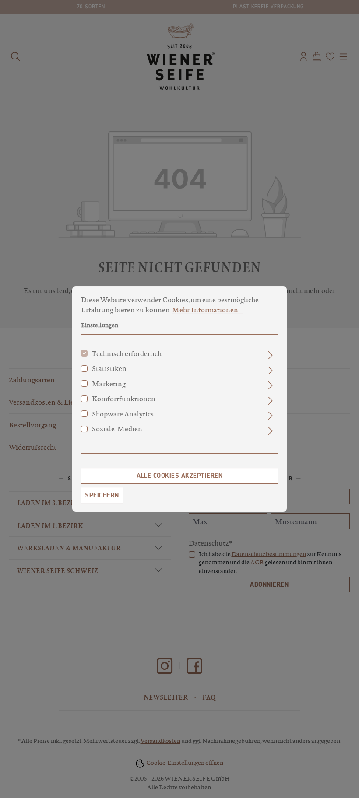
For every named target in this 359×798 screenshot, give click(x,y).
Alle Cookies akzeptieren (179, 476)
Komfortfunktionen (123, 398)
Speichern (102, 495)
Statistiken (109, 368)
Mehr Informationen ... (207, 310)
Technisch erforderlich (127, 353)
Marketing (109, 383)
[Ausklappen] (270, 355)
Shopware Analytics (123, 414)
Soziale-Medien (117, 429)
